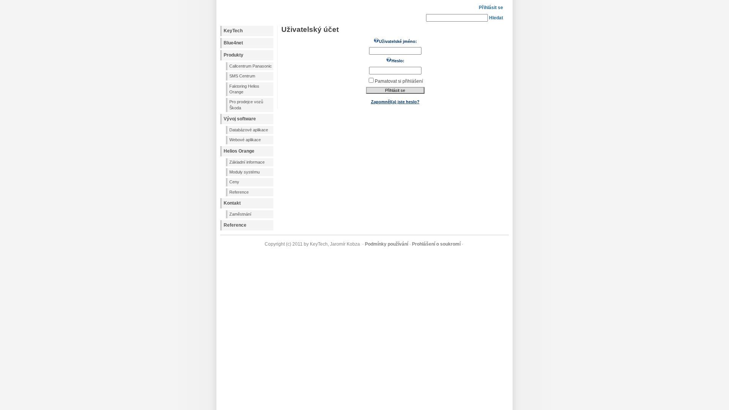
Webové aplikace (245, 139)
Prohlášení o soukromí (436, 244)
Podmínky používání (386, 244)
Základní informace (247, 162)
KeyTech (233, 30)
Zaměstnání (240, 214)
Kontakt (232, 203)
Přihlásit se (491, 7)
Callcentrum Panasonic (250, 66)
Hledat (496, 17)
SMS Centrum (242, 76)
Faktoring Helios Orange (244, 89)
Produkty (233, 55)
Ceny (234, 182)
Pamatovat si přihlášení (399, 81)
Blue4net (233, 43)
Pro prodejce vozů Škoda (246, 104)
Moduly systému (244, 172)
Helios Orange (239, 151)
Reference (239, 192)
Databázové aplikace (248, 130)
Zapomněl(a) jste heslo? (395, 101)
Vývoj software (240, 118)
